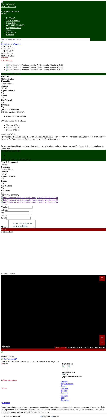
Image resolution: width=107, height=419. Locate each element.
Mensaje (4, 227)
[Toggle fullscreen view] (102, 278)
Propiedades (11, 23)
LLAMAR (10, 18)
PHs (63, 398)
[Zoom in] (102, 337)
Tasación (10, 30)
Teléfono (4, 210)
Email (3, 218)
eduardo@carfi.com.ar (10, 11)
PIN (2, 213)
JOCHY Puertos (13, 20)
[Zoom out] (102, 342)
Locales (64, 391)
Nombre (4, 207)
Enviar (4, 229)
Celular (4, 215)
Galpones (6, 402)
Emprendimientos (13, 27)
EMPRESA (11, 32)
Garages (64, 395)
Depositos (65, 400)
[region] (53, 311)
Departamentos (67, 384)
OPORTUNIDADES (15, 25)
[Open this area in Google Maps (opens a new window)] (6, 346)
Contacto (10, 35)
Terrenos (64, 381)
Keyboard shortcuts (60, 347)
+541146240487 (10, 359)
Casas (63, 386)
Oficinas (64, 388)
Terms (92, 347)
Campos (64, 393)
